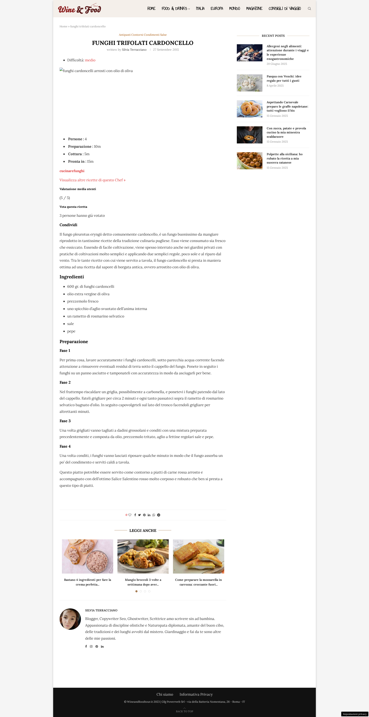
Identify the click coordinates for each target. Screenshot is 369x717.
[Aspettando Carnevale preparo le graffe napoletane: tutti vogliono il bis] (249, 108)
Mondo (234, 8)
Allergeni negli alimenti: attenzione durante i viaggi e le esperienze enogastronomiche (288, 52)
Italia (200, 8)
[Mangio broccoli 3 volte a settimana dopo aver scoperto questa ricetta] (143, 556)
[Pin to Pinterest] (144, 515)
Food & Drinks (174, 8)
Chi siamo (165, 694)
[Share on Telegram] (158, 515)
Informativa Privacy (196, 694)
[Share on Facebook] (135, 515)
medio (90, 60)
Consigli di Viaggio (285, 8)
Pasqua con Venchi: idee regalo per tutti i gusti (284, 78)
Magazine (254, 8)
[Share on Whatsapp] (153, 515)
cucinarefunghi (72, 171)
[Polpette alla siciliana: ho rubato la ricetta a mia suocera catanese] (249, 160)
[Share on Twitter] (139, 515)
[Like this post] (129, 515)
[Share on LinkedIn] (149, 515)
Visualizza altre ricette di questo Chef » (93, 180)
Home (151, 8)
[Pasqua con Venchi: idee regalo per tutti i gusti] (249, 82)
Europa (217, 8)
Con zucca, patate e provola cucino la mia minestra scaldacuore (286, 132)
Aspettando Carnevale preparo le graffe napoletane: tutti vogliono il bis (287, 106)
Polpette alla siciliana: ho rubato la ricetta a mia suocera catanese (285, 158)
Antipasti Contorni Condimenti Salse (143, 35)
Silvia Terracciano (134, 50)
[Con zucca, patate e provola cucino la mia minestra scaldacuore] (249, 134)
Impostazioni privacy (355, 714)
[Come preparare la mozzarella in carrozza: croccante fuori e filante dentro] (198, 556)
